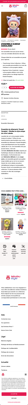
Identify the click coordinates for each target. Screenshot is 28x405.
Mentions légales (6, 340)
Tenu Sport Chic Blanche (7, 209)
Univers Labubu (5, 366)
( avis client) (11, 49)
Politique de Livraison (7, 352)
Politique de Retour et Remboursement (12, 344)
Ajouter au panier (16, 87)
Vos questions (5, 322)
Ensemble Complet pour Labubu (15, 101)
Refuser (14, 398)
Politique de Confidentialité (14, 402)
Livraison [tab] (4, 119)
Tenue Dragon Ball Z (21, 233)
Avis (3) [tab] (3, 116)
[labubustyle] (14, 6)
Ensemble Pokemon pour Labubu (7, 233)
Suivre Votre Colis (6, 330)
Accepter (14, 394)
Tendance (4, 370)
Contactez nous (6, 319)
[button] (25, 374)
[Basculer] (2, 178)
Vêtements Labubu (13, 40)
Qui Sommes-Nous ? (7, 326)
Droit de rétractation (7, 355)
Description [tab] (4, 112)
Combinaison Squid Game (21, 209)
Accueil (3, 40)
